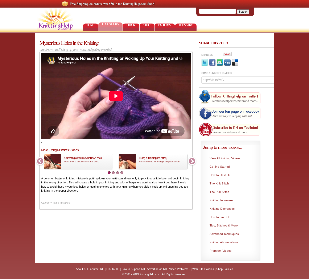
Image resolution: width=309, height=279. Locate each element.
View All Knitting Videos (225, 158)
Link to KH (112, 269)
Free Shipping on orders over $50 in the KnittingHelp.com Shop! (112, 3)
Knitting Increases (221, 200)
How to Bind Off (220, 217)
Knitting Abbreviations (224, 242)
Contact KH (97, 269)
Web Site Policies (203, 269)
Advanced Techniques (224, 234)
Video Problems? (179, 269)
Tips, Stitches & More (224, 225)
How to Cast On (220, 175)
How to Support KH (133, 269)
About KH (82, 269)
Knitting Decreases (222, 208)
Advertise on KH (157, 269)
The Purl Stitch (219, 191)
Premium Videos (220, 250)
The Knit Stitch (219, 183)
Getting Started (220, 166)
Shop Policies (224, 269)
